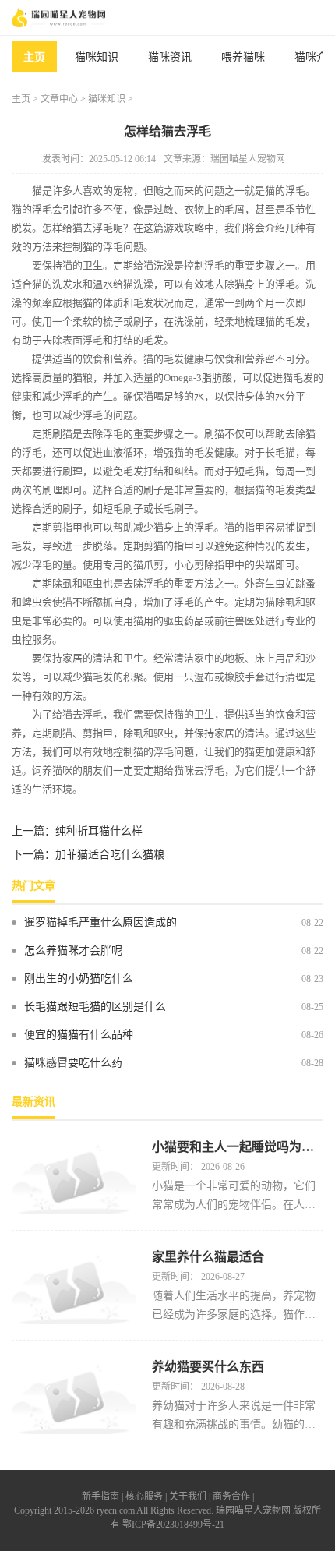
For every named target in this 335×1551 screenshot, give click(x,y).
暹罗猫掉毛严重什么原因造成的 (100, 922)
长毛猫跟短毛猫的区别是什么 (95, 1006)
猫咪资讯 (170, 57)
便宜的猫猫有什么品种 (78, 1034)
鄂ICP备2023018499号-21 (173, 1524)
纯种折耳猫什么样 (99, 831)
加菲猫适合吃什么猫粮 (109, 854)
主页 (34, 57)
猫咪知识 (96, 57)
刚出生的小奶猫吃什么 (78, 978)
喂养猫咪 (243, 57)
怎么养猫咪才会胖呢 (73, 950)
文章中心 (59, 99)
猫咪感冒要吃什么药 (73, 1063)
